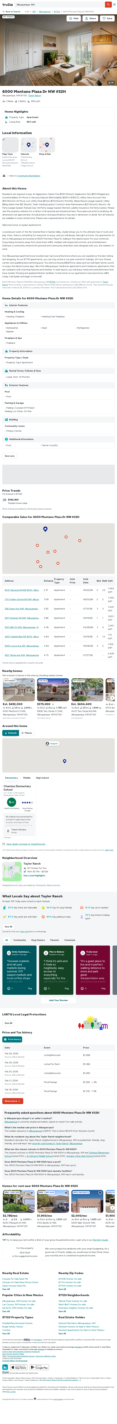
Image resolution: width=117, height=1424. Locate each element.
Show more (11, 1101)
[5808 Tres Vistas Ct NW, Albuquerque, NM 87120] (53, 689)
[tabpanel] (58, 1074)
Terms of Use (84, 1378)
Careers (50, 1378)
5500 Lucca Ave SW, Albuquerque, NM (24, 646)
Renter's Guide (100, 1240)
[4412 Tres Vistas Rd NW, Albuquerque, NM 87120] (87, 689)
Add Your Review (58, 1000)
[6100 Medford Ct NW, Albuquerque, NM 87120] (19, 689)
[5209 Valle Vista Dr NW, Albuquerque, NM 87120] (87, 1201)
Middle (27, 777)
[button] (108, 5)
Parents (54, 940)
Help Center (58, 1399)
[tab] (10, 733)
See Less (11, 456)
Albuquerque (45, 11)
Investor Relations (71, 1378)
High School (42, 777)
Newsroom (59, 1378)
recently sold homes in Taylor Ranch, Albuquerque (57, 1143)
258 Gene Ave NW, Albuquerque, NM (24, 608)
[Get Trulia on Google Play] (39, 1367)
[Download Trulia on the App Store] (18, 1367)
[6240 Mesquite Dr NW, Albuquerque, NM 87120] (19, 1201)
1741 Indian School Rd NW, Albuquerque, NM (27, 599)
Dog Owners (38, 940)
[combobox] (63, 5)
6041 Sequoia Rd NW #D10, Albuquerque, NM (28, 590)
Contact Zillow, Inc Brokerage (15, 1361)
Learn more (109, 850)
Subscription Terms (97, 1378)
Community (19, 940)
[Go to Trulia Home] (8, 4)
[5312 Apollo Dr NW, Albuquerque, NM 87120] (53, 1201)
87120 (57, 11)
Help (108, 1378)
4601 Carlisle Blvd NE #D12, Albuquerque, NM (28, 636)
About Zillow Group (23, 1378)
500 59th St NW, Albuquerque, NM (23, 627)
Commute (69, 940)
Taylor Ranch (34, 95)
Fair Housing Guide (39, 1378)
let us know (11, 1392)
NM (34, 11)
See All (10, 926)
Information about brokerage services (20, 1356)
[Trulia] (5, 1367)
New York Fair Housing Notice (13, 1354)
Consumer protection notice (45, 1356)
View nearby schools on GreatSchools (25, 844)
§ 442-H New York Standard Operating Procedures (21, 1352)
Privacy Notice (7, 1380)
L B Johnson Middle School (39, 1156)
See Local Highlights (34, 875)
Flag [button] (30, 988)
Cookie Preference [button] (31, 1380)
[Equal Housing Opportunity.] (35, 1399)
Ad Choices (19, 1380)
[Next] (112, 698)
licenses (78, 1347)
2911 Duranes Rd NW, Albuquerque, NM (25, 618)
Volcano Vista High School (79, 1156)
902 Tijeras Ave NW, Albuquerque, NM (24, 655)
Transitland (38, 1340)
